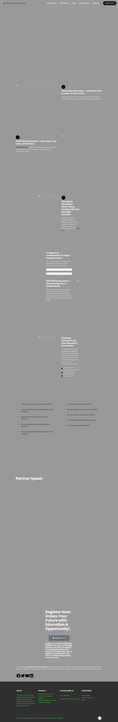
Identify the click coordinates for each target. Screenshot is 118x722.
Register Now (110, 3)
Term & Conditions (87, 697)
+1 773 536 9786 (64, 695)
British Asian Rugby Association (47, 700)
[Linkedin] (31, 676)
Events (84, 700)
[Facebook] (18, 676)
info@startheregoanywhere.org (69, 699)
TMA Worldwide (58, 718)
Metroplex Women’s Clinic (46, 694)
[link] (36, 404)
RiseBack (24, 718)
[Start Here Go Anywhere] (13, 3)
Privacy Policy (86, 695)
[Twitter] (23, 676)
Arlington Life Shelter (44, 702)
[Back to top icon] (99, 718)
